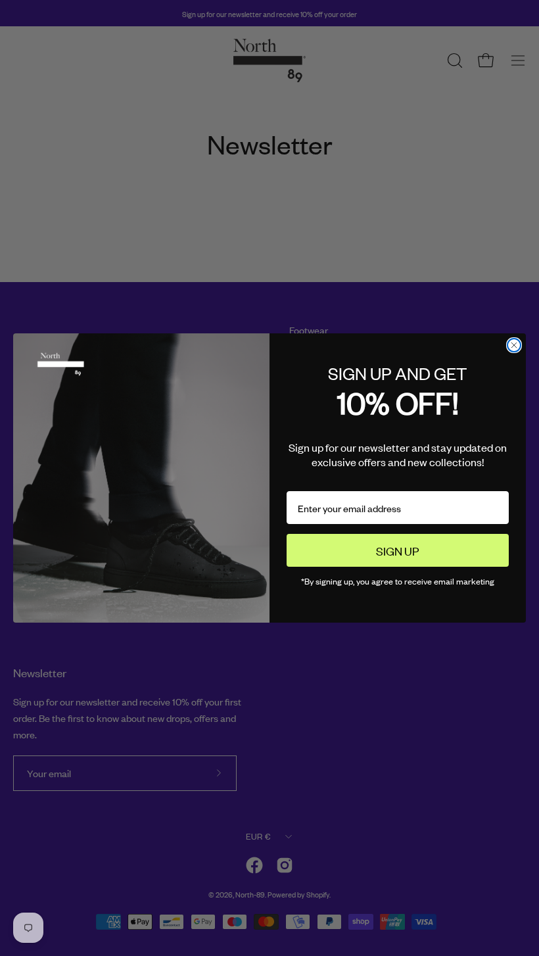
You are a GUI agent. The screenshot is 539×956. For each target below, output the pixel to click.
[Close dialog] (514, 345)
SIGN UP (397, 550)
